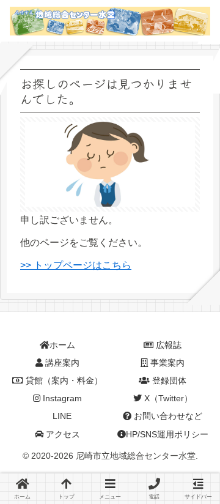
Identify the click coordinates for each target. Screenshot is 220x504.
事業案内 (166, 363)
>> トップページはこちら (75, 265)
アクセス (61, 434)
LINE (61, 416)
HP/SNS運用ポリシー (167, 434)
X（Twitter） (167, 398)
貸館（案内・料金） (63, 380)
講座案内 (61, 363)
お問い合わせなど (166, 416)
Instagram (61, 398)
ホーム (62, 345)
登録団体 (168, 380)
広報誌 (167, 345)
